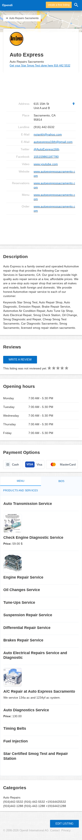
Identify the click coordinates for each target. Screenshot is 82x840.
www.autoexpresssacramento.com (54, 173)
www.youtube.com (46, 164)
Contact (55, 830)
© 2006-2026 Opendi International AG (26, 830)
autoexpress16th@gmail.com (53, 142)
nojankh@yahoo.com (48, 134)
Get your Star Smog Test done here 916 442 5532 (40, 65)
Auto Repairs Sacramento (24, 18)
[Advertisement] (41, 228)
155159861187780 (46, 156)
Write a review (20, 359)
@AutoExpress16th (46, 149)
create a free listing (59, 4)
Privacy (66, 830)
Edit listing (64, 823)
